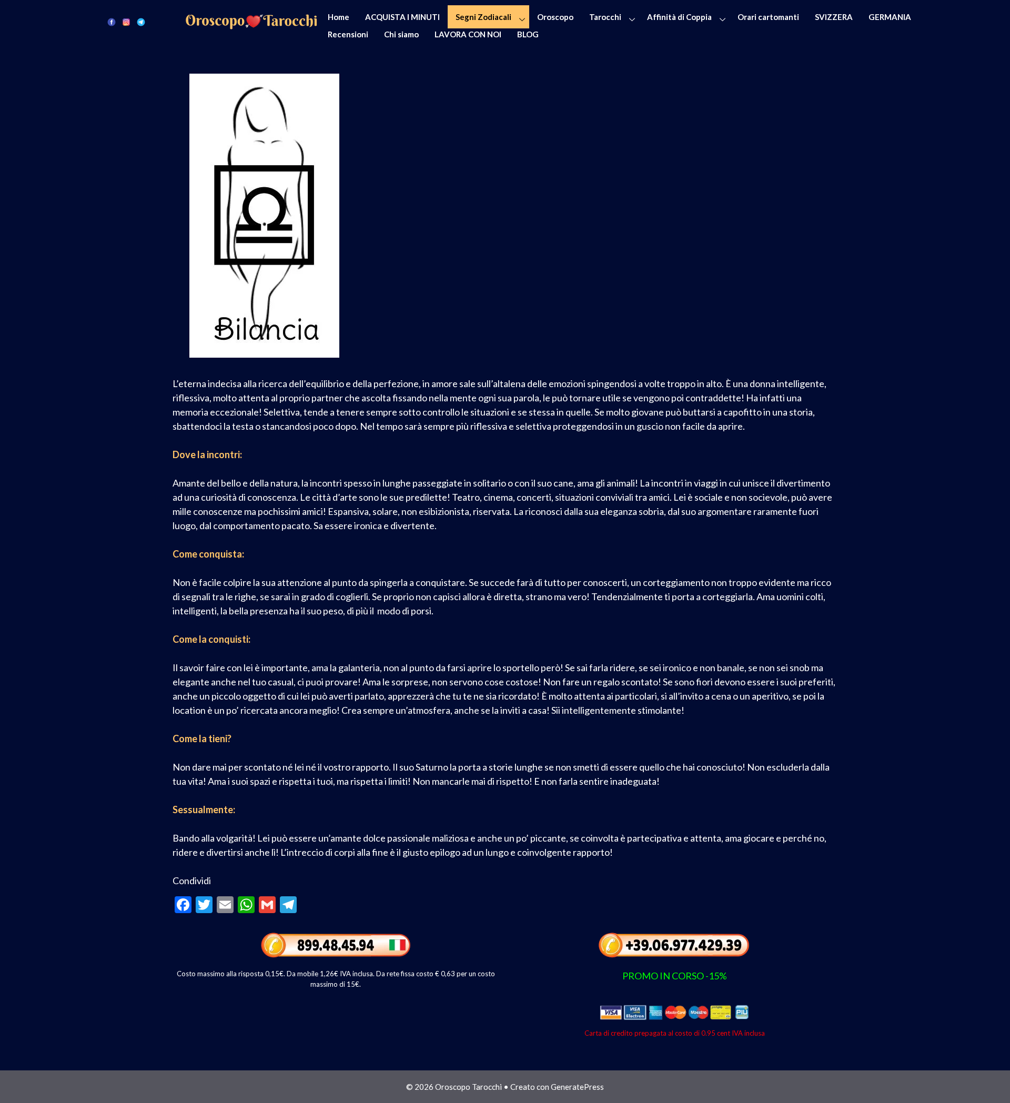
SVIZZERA (834, 17)
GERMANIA (889, 17)
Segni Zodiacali (483, 17)
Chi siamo (401, 34)
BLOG (528, 34)
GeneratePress (577, 1086)
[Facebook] (111, 21)
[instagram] (126, 21)
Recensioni (348, 34)
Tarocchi (605, 17)
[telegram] (141, 21)
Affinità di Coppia (679, 17)
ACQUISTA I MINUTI (402, 17)
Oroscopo (555, 17)
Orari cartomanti (768, 17)
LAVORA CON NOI (468, 34)
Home (338, 17)
